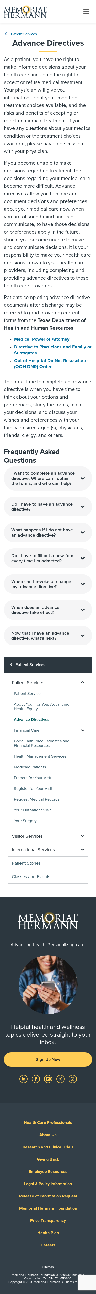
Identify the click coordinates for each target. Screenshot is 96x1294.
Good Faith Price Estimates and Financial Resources (41, 743)
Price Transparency (48, 1220)
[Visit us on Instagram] (73, 1078)
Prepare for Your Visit (32, 777)
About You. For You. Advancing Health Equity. (41, 706)
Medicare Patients (30, 767)
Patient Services (23, 34)
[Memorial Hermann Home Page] (25, 11)
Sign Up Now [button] (48, 1059)
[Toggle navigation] (86, 11)
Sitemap (48, 1267)
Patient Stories (26, 863)
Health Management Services (40, 756)
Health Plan (48, 1233)
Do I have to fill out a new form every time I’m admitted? (43, 558)
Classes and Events (31, 877)
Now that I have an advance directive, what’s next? (40, 635)
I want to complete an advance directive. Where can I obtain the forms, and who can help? (43, 478)
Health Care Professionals (48, 1122)
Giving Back (48, 1159)
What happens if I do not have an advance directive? (42, 532)
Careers (48, 1245)
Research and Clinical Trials (48, 1147)
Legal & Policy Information (48, 1183)
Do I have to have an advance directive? (42, 506)
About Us (48, 1134)
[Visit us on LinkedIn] (24, 1078)
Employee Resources (48, 1171)
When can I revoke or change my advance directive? (41, 584)
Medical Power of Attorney (41, 339)
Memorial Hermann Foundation (48, 1208)
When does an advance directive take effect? (35, 609)
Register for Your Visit (33, 788)
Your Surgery (25, 820)
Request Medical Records (36, 799)
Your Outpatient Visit (32, 810)
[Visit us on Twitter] (61, 1078)
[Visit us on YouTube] (48, 1078)
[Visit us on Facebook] (36, 1078)
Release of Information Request (48, 1196)
